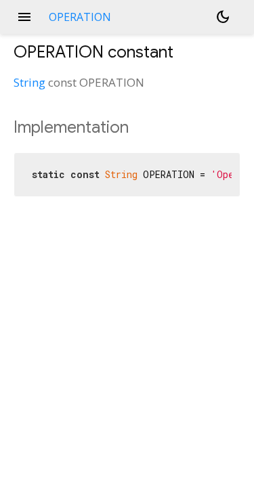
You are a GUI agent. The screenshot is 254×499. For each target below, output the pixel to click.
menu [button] (24, 17)
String (29, 82)
